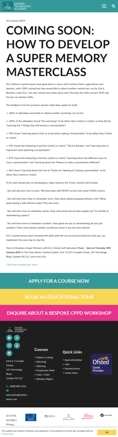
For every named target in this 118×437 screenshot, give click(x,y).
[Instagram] (9, 345)
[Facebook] (9, 338)
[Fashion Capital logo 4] (68, 417)
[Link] (59, 281)
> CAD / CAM (42, 374)
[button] (104, 6)
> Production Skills (44, 370)
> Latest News (70, 372)
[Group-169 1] (106, 416)
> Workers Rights (43, 379)
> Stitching (40, 361)
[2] (31, 417)
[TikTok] (17, 345)
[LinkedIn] (9, 353)
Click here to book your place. (22, 264)
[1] (49, 416)
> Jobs (66, 364)
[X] (17, 338)
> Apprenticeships (72, 360)
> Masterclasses (71, 368)
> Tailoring (39, 366)
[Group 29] (87, 416)
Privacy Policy (8, 433)
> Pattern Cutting (43, 357)
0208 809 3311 (18, 386)
